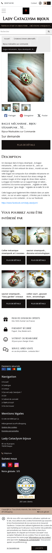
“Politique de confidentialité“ (29, 540)
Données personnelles (10, 431)
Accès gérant (44, 512)
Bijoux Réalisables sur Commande (18, 131)
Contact (34, 3)
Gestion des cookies (9, 427)
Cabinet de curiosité (10, 399)
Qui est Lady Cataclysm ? (12, 392)
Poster (44, 115)
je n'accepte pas (13, 548)
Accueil (7, 39)
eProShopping (7, 512)
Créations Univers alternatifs (24, 39)
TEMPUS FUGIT (8, 402)
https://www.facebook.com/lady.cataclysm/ (20, 203)
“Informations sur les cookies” (40, 537)
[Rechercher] (49, 32)
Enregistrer (28, 115)
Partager (12, 115)
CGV (4, 396)
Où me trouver (8, 406)
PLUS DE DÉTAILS (26, 144)
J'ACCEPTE (39, 548)
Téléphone (7, 453)
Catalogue (7, 385)
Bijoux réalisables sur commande (15, 44)
